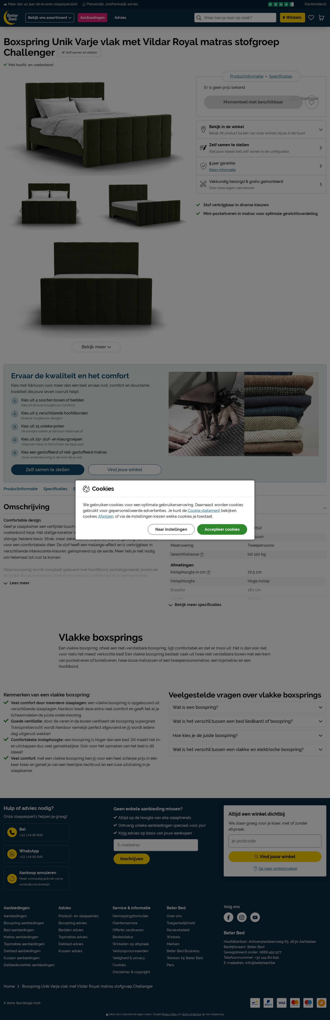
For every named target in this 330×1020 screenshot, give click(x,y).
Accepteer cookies (222, 529)
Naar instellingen (171, 529)
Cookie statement (204, 510)
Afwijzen (105, 516)
